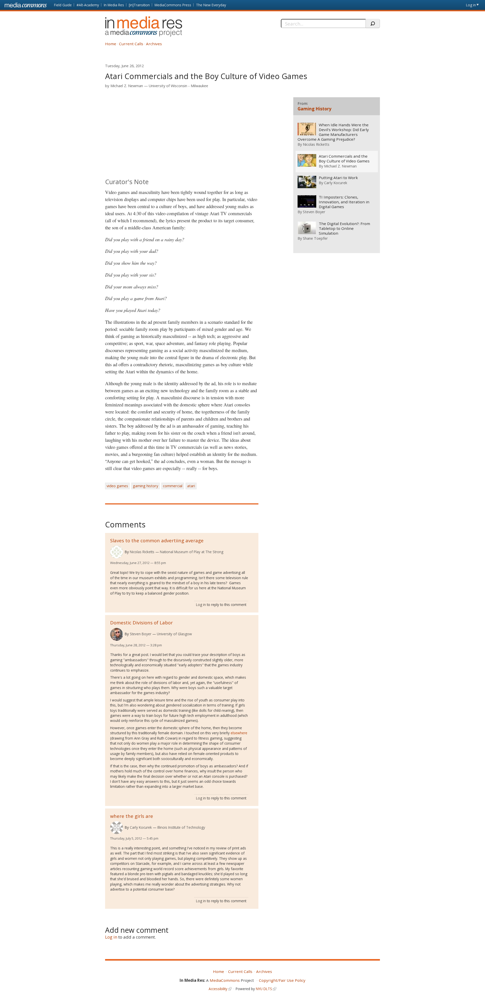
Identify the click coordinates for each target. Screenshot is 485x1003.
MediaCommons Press (173, 5)
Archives (154, 43)
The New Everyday (211, 5)
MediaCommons (225, 980)
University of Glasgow (174, 633)
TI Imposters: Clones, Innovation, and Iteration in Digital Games (344, 202)
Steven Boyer (140, 633)
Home (110, 43)
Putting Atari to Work (338, 177)
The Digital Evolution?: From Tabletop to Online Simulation (344, 228)
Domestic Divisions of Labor (141, 622)
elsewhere (239, 732)
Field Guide (63, 5)
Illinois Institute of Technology (181, 827)
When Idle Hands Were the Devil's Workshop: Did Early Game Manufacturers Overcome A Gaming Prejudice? (333, 132)
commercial (172, 485)
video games (117, 485)
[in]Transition (139, 5)
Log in (471, 5)
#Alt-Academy (88, 5)
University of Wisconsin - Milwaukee (178, 85)
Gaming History (314, 109)
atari (191, 485)
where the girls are (131, 816)
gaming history (145, 485)
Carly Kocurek (141, 827)
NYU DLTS (264, 988)
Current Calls (131, 43)
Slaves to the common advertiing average (157, 540)
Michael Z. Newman (126, 85)
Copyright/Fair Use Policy (282, 980)
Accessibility (218, 988)
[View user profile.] (116, 552)
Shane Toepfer (315, 238)
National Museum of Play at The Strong (191, 551)
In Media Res (114, 5)
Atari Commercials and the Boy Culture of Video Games (344, 158)
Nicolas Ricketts (142, 551)
